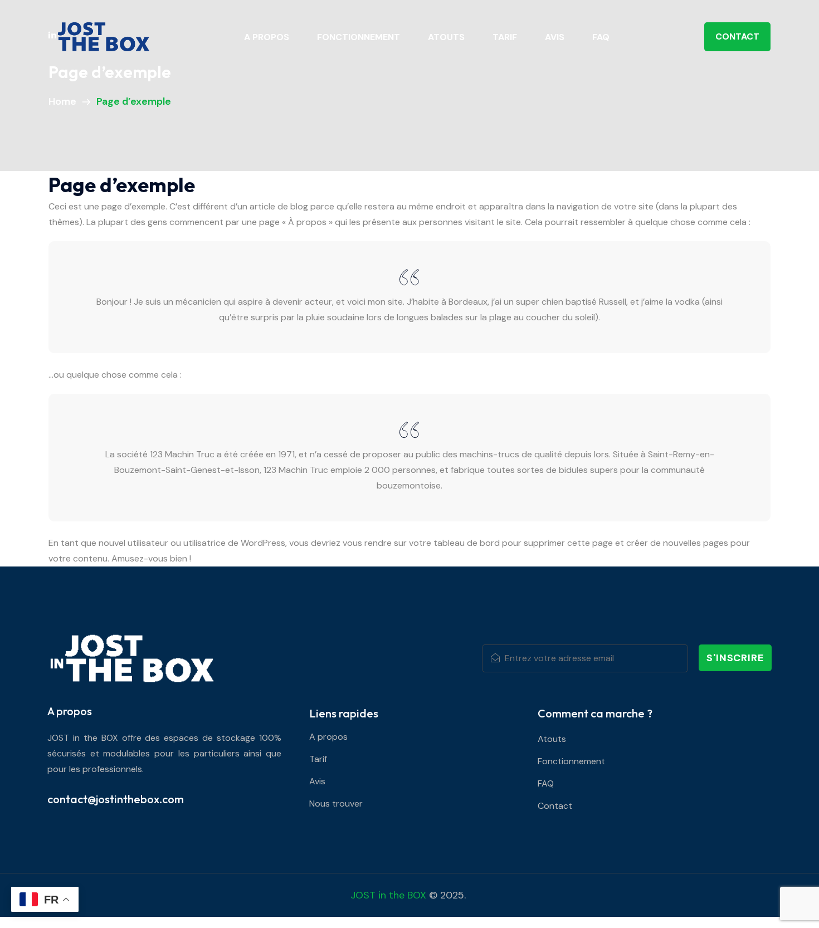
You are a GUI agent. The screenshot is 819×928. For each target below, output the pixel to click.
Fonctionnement (358, 37)
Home (64, 101)
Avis (554, 37)
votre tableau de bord (454, 543)
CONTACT (737, 36)
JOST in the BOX (388, 895)
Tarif (505, 37)
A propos (266, 37)
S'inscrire (735, 658)
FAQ (601, 37)
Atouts (446, 37)
